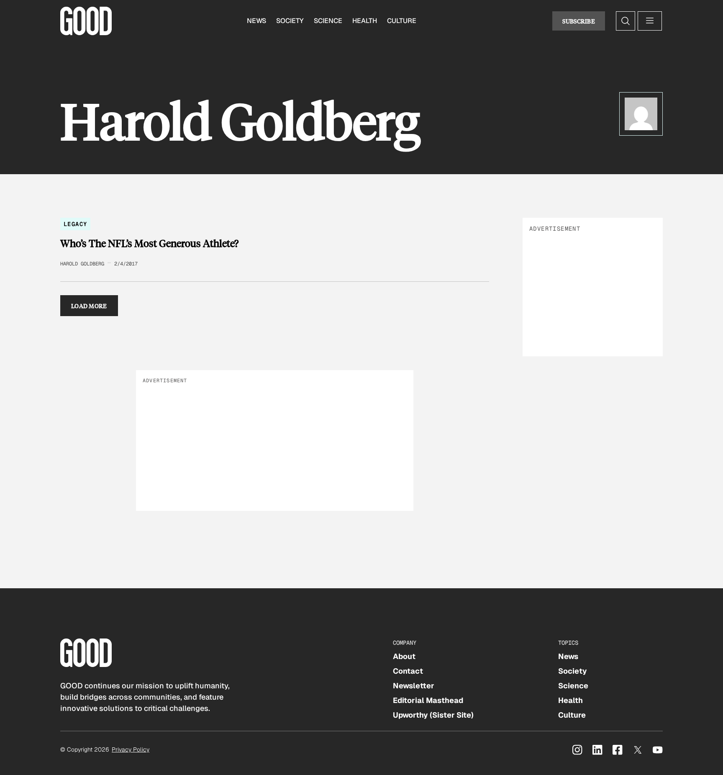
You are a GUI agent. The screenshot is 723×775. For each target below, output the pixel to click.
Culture (401, 20)
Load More (89, 305)
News (256, 20)
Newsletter (413, 685)
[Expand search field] (625, 21)
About (404, 656)
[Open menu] (650, 21)
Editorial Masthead (428, 700)
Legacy (75, 224)
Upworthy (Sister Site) (433, 715)
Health (364, 20)
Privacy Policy (130, 749)
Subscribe (578, 21)
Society (290, 20)
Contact (408, 671)
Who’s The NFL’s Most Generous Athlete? (149, 243)
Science (328, 20)
